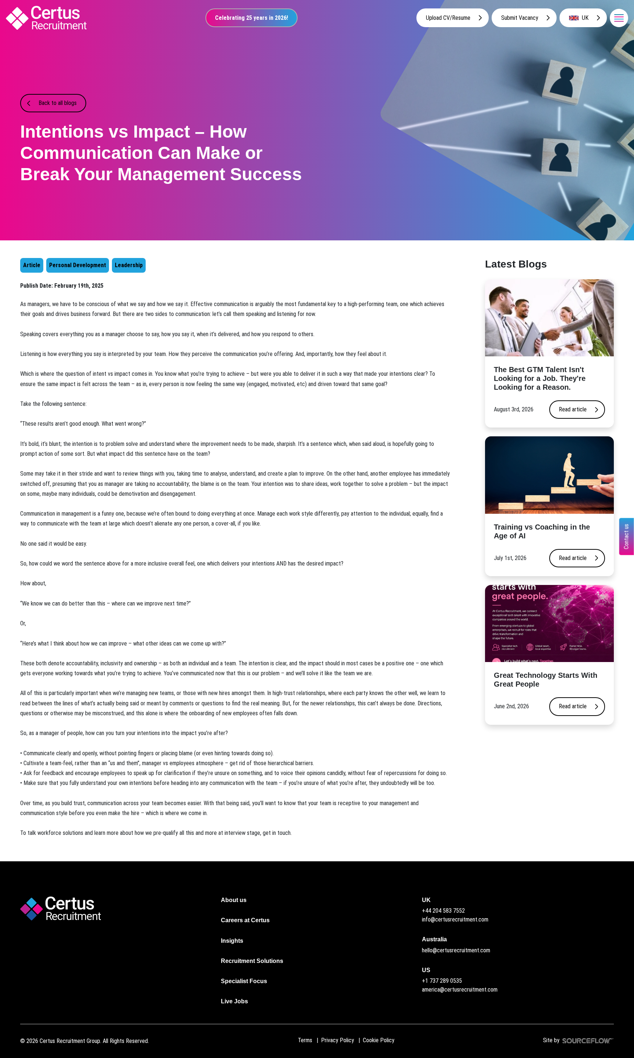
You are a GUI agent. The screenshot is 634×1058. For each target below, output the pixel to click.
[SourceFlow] (587, 1040)
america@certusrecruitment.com (460, 989)
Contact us (626, 536)
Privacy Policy (337, 1040)
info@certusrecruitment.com (455, 919)
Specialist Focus (244, 981)
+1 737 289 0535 (442, 980)
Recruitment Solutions (252, 961)
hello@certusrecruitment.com (456, 950)
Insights (232, 941)
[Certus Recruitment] (46, 18)
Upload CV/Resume (448, 17)
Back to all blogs (58, 102)
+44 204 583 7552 (443, 910)
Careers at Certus (245, 920)
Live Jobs (234, 1001)
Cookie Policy (378, 1040)
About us (234, 900)
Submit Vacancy (519, 17)
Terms (305, 1040)
